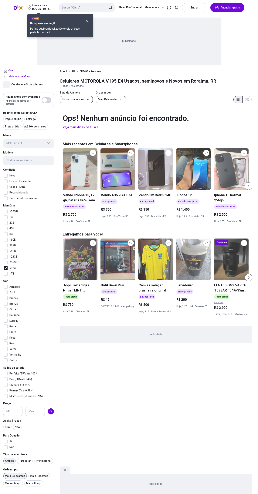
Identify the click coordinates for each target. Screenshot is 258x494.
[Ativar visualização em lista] (238, 99)
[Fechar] (87, 21)
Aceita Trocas (12, 420)
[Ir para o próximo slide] (248, 186)
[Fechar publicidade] (65, 470)
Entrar (195, 7)
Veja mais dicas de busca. (81, 127)
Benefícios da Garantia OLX (20, 112)
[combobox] (87, 7)
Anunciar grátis (230, 7)
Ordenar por (11, 469)
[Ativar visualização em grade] (247, 99)
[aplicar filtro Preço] (51, 411)
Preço (7, 403)
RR (73, 71)
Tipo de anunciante (15, 454)
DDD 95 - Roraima (90, 71)
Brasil (63, 71)
